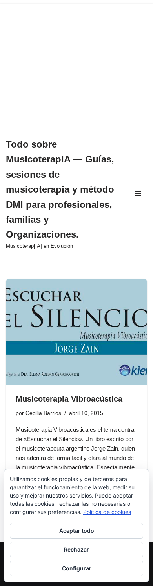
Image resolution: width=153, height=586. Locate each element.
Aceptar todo (76, 530)
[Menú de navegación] (138, 193)
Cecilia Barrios (43, 413)
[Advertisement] (76, 66)
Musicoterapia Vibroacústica (69, 399)
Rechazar (76, 549)
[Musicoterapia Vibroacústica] (76, 332)
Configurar (76, 568)
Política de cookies (107, 511)
